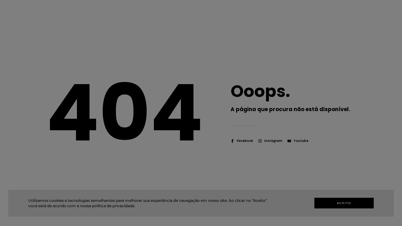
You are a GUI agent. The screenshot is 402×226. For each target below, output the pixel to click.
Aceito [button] (344, 203)
